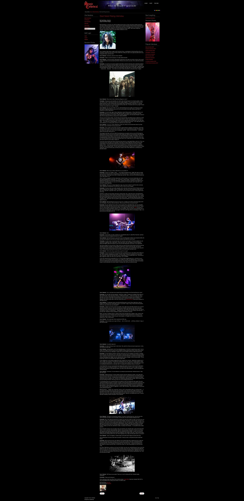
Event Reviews (87, 21)
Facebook (109, 483)
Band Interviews (96, 11)
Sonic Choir (87, 25)
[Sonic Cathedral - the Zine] (91, 5)
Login (86, 35)
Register (86, 39)
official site (108, 482)
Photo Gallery (87, 26)
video (135, 207)
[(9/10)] (91, 54)
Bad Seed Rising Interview (112, 16)
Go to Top (157, 497)
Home (91, 11)
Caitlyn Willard (126, 479)
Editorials (86, 23)
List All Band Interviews (150, 18)
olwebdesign (91, 499)
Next (141, 493)
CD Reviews (87, 19)
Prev (103, 493)
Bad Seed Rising (129, 299)
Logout (86, 37)
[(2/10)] (152, 31)
